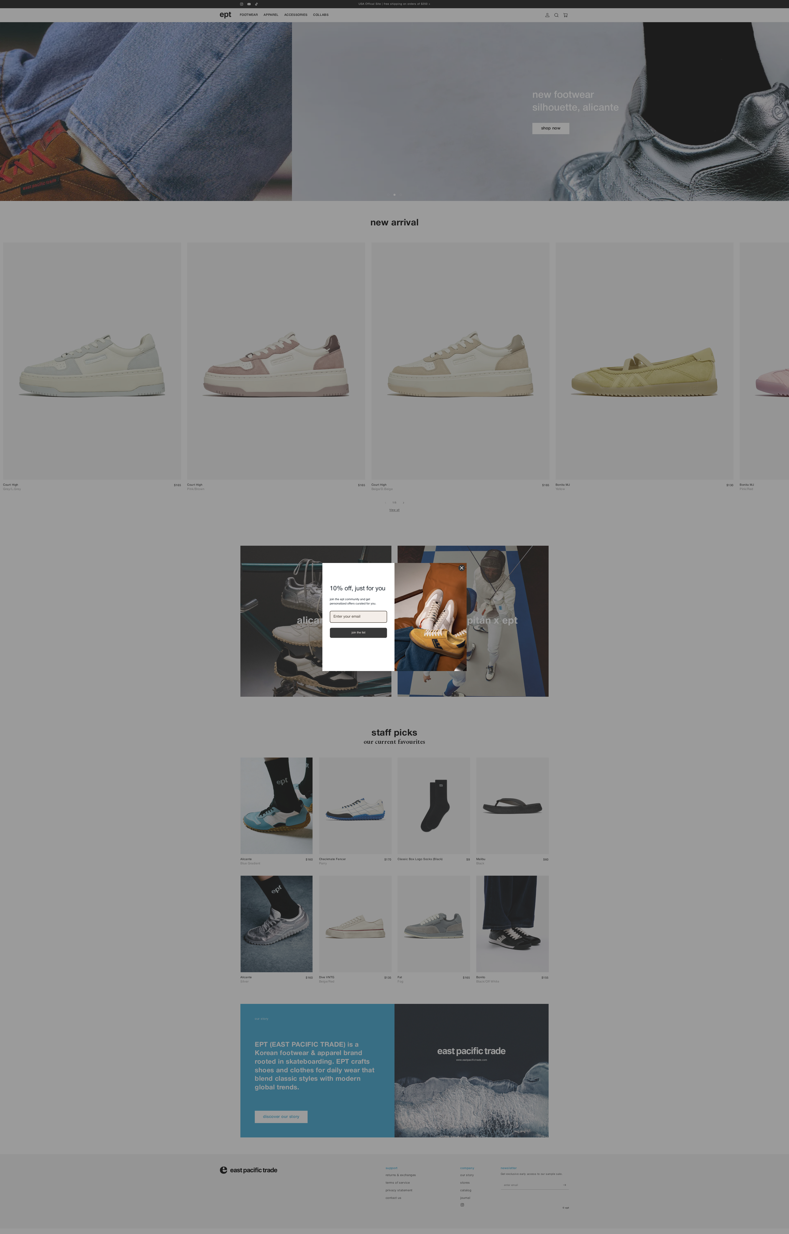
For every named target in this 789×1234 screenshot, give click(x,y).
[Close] (462, 568)
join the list (358, 632)
